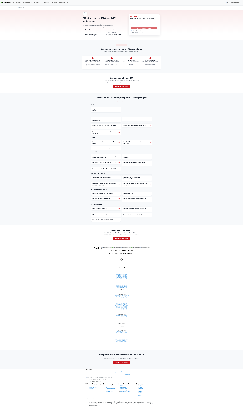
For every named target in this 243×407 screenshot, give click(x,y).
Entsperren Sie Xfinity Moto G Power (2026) (122, 333)
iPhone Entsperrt (123, 388)
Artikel (89, 390)
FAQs (89, 385)
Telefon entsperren (124, 385)
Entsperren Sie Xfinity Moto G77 (121, 338)
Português (140, 388)
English (140, 385)
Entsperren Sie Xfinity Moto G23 (121, 341)
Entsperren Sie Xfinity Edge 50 (121, 340)
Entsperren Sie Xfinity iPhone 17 (121, 286)
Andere (37, 2)
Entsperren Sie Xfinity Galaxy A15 (121, 307)
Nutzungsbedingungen (110, 388)
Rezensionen (90, 388)
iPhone (16, 2)
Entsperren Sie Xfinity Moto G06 (121, 332)
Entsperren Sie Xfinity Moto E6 (121, 331)
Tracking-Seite (126, 374)
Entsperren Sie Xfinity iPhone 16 (121, 285)
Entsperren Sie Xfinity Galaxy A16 (121, 309)
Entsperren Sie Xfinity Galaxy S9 (121, 304)
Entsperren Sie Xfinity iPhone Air (121, 287)
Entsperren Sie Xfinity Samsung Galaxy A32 (121, 295)
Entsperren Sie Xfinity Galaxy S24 (121, 306)
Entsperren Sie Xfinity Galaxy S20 (121, 298)
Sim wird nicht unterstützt (125, 391)
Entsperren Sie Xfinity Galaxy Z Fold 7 (121, 317)
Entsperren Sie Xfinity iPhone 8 (122, 276)
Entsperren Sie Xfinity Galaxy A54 (121, 303)
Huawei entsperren (10, 7)
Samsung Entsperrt (124, 390)
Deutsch (140, 392)
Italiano (140, 391)
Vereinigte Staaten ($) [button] (235, 2)
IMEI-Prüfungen (123, 387)
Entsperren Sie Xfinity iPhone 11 (121, 279)
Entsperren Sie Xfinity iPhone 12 (121, 280)
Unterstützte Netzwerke (111, 385)
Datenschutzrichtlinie (110, 391)
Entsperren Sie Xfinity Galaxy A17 (121, 316)
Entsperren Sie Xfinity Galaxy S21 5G (122, 296)
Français (140, 390)
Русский (140, 394)
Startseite (4, 7)
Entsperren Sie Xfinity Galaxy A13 (121, 297)
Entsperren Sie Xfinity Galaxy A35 (121, 308)
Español (140, 387)
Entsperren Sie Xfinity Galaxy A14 (121, 302)
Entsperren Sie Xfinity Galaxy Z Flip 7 (121, 318)
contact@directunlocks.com (118, 372)
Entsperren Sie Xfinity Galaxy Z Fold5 (121, 305)
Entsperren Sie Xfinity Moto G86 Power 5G (121, 339)
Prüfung (54, 2)
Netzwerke (46, 2)
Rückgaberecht (109, 390)
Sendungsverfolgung (92, 387)
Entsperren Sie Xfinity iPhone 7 (122, 275)
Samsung (27, 2)
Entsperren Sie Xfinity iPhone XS (121, 278)
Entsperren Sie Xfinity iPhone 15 (121, 284)
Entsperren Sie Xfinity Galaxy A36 (121, 315)
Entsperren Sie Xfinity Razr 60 (121, 334)
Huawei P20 (17, 7)
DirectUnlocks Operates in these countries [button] (95, 398)
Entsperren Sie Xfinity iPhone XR (121, 277)
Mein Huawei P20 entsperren (122, 86)
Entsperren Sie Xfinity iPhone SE (121, 274)
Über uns (107, 387)
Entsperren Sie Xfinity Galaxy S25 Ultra (121, 310)
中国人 (139, 395)
